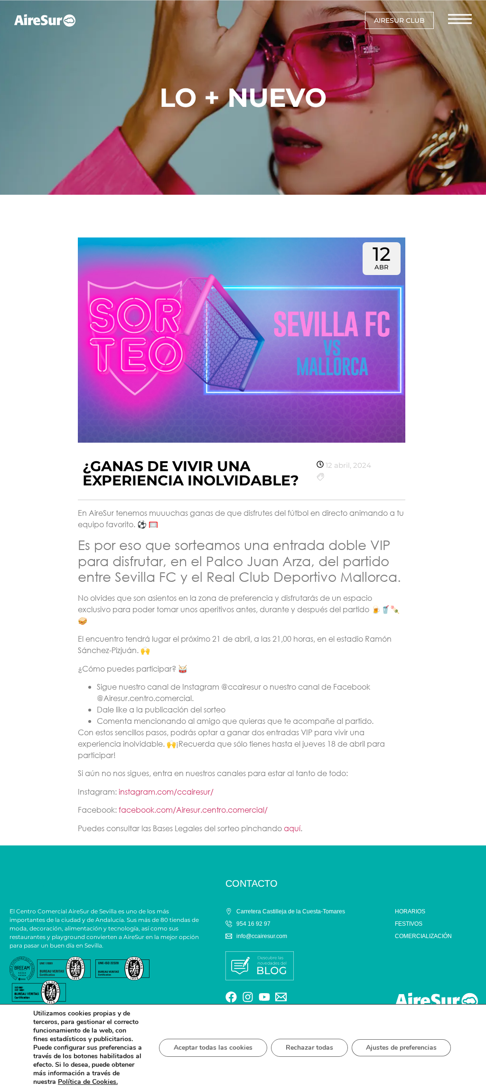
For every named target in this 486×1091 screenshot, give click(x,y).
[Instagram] (247, 997)
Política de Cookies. (88, 1081)
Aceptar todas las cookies (213, 1047)
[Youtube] (264, 997)
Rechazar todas (309, 1047)
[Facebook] (231, 997)
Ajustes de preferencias (401, 1047)
